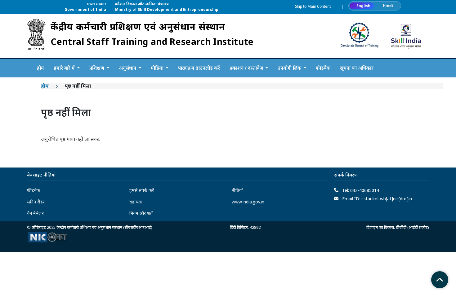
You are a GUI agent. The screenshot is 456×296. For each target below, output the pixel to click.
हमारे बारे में (65, 68)
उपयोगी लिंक (290, 68)
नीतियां (237, 190)
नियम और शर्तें (141, 213)
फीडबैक (323, 68)
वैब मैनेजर (35, 213)
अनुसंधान (128, 68)
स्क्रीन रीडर (36, 202)
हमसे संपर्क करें (141, 190)
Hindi (388, 5)
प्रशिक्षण (97, 68)
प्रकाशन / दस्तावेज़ (247, 68)
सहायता (135, 202)
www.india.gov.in (248, 202)
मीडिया (158, 68)
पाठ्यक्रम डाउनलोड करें (199, 68)
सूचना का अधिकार (356, 68)
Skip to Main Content (313, 6)
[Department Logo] (36, 36)
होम (40, 68)
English (363, 5)
